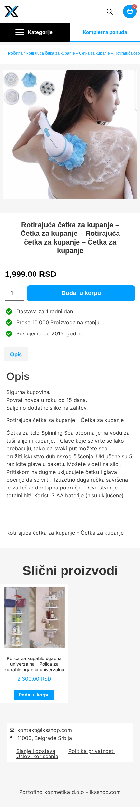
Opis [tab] (16, 354)
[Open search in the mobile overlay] (109, 11)
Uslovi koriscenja (37, 756)
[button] (35, 32)
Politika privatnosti (91, 751)
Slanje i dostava (35, 751)
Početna (15, 53)
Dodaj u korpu (81, 293)
